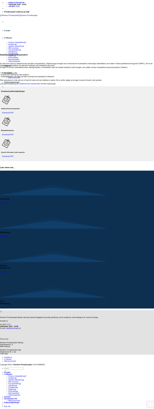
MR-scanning (13, 48)
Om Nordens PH (10, 399)
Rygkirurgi (12, 389)
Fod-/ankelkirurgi (14, 50)
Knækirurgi (12, 44)
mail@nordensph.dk (13, 328)
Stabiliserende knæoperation (30, 84)
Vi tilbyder (8, 38)
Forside (7, 31)
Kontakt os (8, 357)
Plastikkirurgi (13, 387)
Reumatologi (13, 57)
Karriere (7, 397)
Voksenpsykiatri (14, 61)
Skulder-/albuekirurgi (16, 46)
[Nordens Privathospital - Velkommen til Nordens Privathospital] (18, 15)
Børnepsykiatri (13, 59)
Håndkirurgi (12, 52)
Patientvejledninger (12, 82)
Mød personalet (14, 78)
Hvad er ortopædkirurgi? (17, 42)
